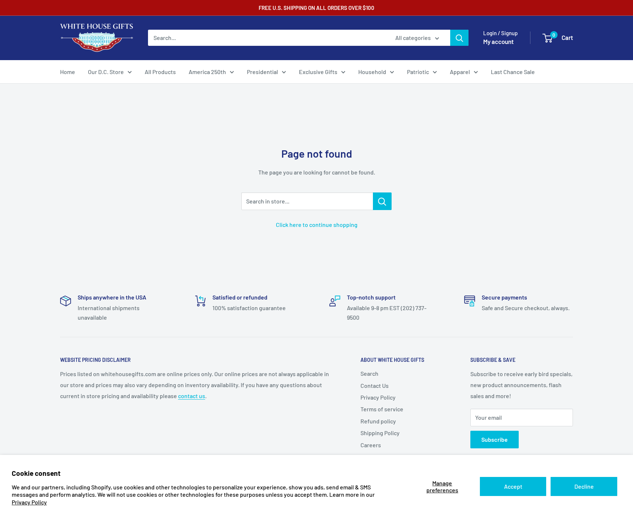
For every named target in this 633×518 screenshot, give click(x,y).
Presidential (262, 71)
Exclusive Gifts (318, 71)
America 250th (207, 71)
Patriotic (418, 71)
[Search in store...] (382, 201)
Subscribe (494, 439)
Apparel (460, 71)
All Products (160, 71)
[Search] (459, 38)
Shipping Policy (380, 432)
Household (372, 71)
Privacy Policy (29, 502)
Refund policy (378, 421)
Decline (584, 486)
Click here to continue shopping (317, 224)
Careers (370, 444)
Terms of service (381, 408)
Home (67, 71)
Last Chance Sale (513, 71)
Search (369, 373)
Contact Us (374, 385)
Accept (513, 486)
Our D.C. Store (106, 71)
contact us (191, 395)
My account (498, 41)
